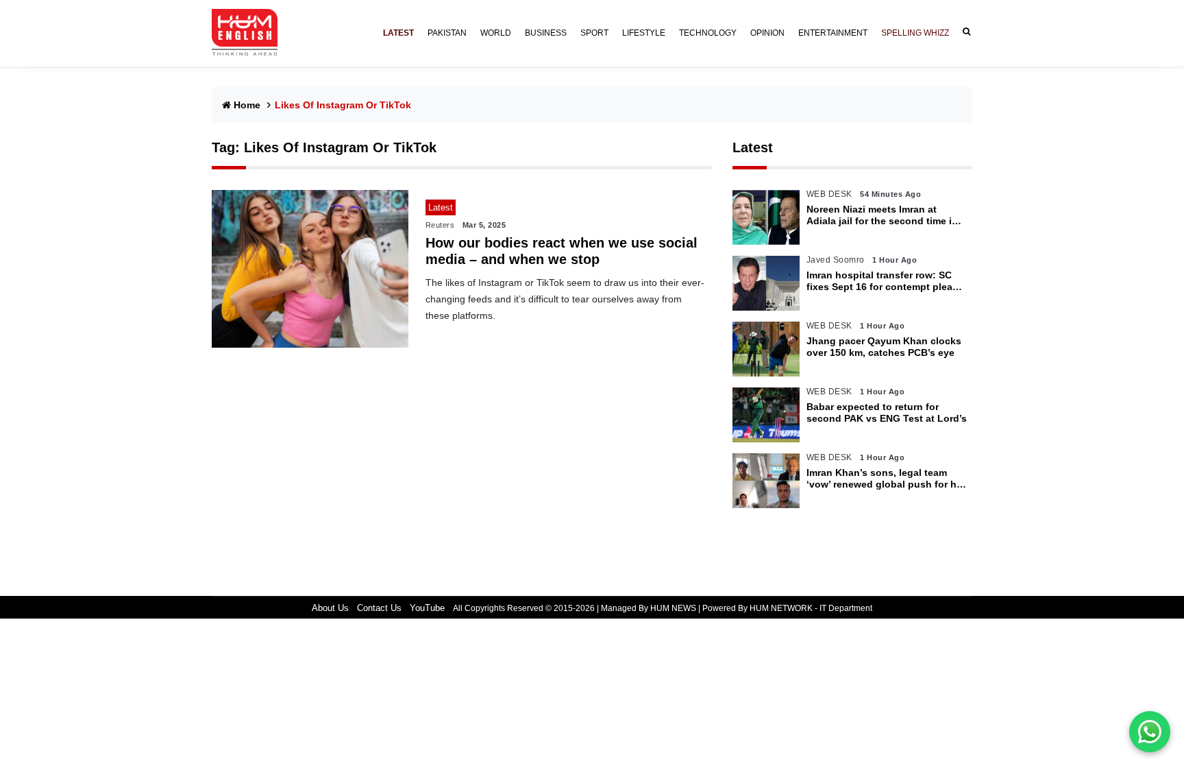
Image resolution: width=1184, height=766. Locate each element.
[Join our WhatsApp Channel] (1149, 731)
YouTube (427, 608)
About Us (330, 608)
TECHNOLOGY (708, 33)
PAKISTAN (447, 33)
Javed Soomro (835, 260)
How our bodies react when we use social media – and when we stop (562, 251)
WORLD (495, 33)
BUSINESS (546, 33)
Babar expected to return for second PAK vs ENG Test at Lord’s (886, 412)
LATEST (398, 33)
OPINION (767, 33)
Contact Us (379, 608)
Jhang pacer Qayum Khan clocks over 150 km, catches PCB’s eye (883, 346)
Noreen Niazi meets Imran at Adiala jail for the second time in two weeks (882, 215)
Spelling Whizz (915, 33)
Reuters (440, 225)
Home (247, 104)
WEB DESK (829, 194)
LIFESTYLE (643, 33)
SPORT (594, 33)
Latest (752, 147)
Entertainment (832, 33)
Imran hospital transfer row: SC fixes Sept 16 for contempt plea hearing (879, 281)
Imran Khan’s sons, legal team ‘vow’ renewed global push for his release (885, 478)
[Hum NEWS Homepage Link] (250, 33)
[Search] (964, 32)
